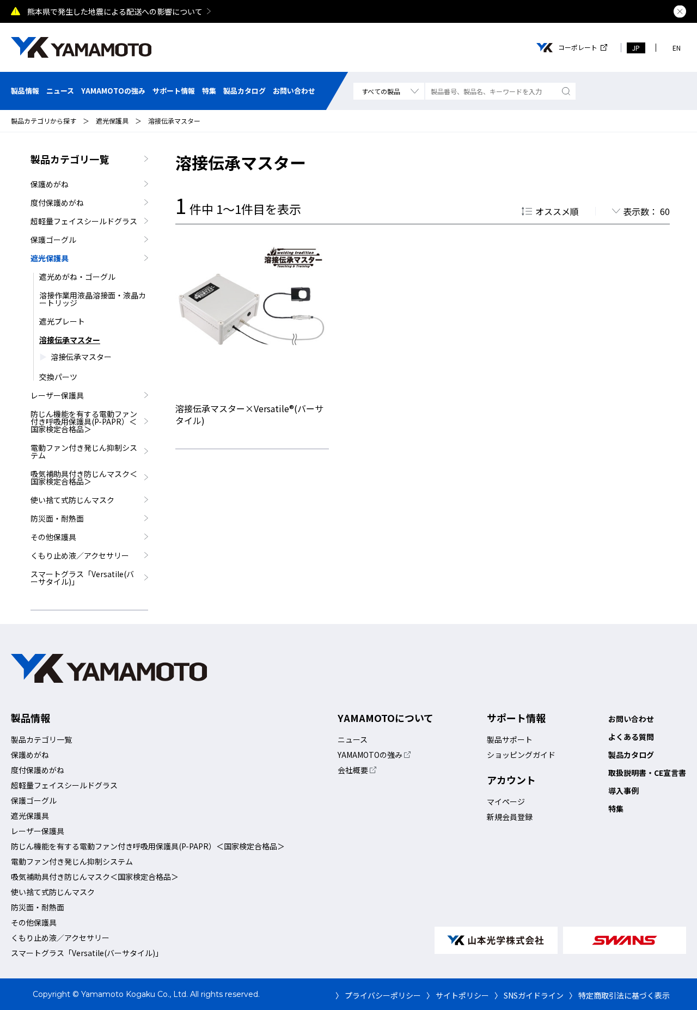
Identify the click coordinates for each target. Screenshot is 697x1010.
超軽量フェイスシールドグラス (83, 221)
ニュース (60, 90)
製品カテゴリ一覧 (69, 159)
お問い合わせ (294, 90)
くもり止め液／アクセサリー (79, 555)
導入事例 (623, 790)
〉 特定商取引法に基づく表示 (619, 995)
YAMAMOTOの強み (113, 90)
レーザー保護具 (57, 395)
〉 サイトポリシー (457, 995)
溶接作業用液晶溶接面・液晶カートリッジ (92, 299)
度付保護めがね (57, 202)
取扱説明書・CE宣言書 (647, 772)
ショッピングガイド (521, 754)
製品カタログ (244, 90)
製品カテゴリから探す (43, 120)
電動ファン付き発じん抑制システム (83, 451)
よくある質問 (631, 736)
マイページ (506, 801)
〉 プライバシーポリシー (378, 995)
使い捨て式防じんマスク (72, 499)
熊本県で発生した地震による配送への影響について (115, 11)
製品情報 (25, 90)
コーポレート (577, 47)
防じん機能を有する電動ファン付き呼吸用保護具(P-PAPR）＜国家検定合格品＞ (83, 421)
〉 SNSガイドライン (529, 995)
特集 (209, 90)
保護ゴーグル (53, 239)
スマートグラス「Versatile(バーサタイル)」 (82, 577)
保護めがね (49, 184)
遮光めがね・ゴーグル (77, 276)
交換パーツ (58, 376)
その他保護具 (53, 536)
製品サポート (510, 739)
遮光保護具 (112, 120)
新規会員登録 (510, 816)
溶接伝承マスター (174, 120)
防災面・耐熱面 (57, 518)
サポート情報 (173, 90)
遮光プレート (62, 321)
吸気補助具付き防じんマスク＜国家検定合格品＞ (83, 477)
